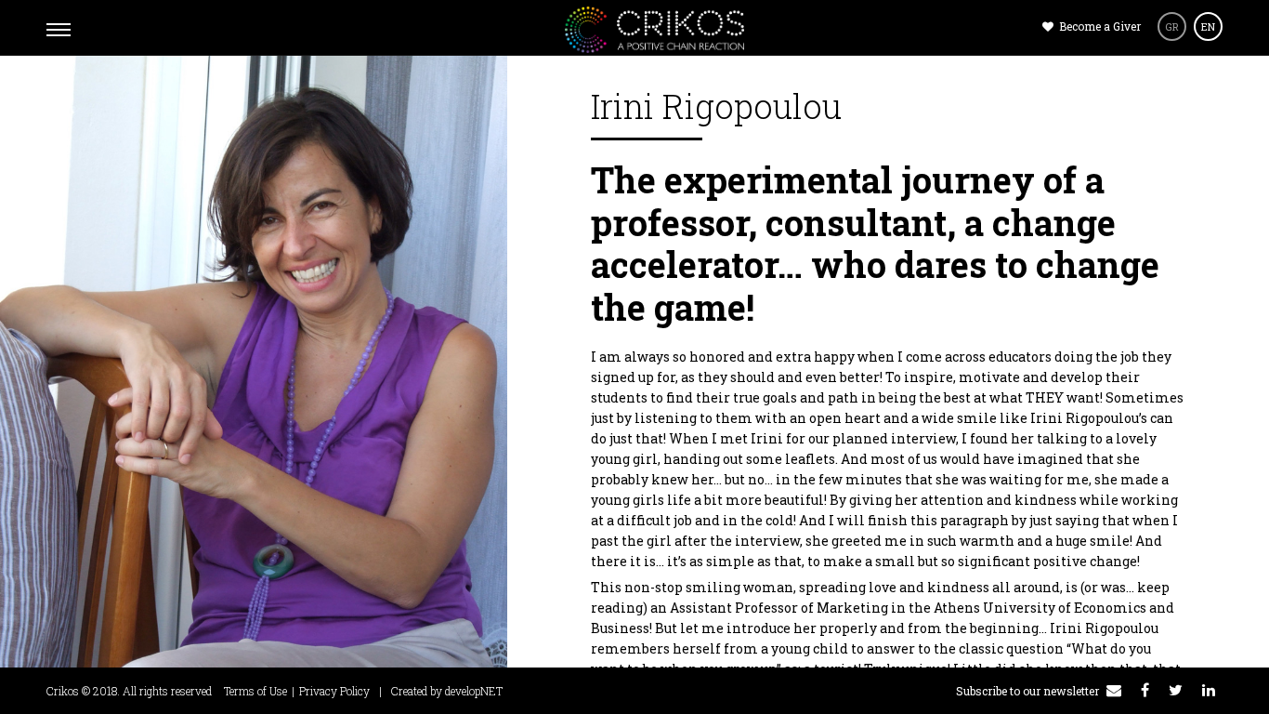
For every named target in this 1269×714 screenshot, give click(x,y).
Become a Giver (1098, 26)
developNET (474, 690)
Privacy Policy (334, 690)
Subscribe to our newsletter (1029, 690)
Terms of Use (255, 690)
